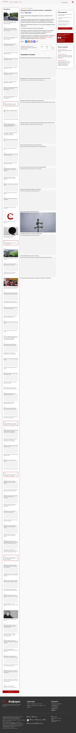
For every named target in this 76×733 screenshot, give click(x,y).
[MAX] (30, 12)
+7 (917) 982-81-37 (54, 705)
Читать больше (65, 28)
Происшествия (30, 8)
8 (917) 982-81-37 (65, 37)
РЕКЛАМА (53, 710)
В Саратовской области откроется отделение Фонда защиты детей (65, 15)
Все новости (7, 9)
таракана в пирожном (40, 38)
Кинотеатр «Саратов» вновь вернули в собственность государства (64, 24)
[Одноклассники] (27, 12)
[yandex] (31, 723)
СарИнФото (29, 707)
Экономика (29, 705)
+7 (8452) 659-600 (54, 707)
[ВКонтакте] (25, 12)
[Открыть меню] (72, 2)
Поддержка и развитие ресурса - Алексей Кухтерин (56, 721)
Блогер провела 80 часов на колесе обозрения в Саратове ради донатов (63, 21)
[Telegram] (28, 12)
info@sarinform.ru (61, 41)
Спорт (44, 705)
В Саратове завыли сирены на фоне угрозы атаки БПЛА (65, 18)
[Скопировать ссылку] (31, 12)
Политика (40, 703)
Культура (40, 705)
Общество (28, 703)
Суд (37, 703)
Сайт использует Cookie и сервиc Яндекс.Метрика (10, 728)
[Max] (58, 37)
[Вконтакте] (32, 720)
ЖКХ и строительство (35, 705)
